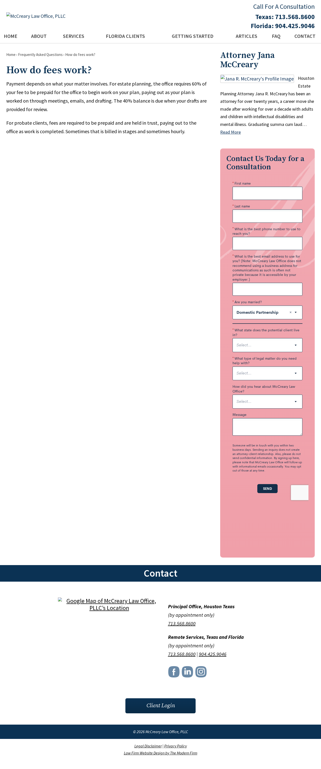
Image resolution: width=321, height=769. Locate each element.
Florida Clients (125, 36)
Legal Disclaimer (148, 745)
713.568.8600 (295, 17)
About (39, 36)
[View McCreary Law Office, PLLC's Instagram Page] (201, 673)
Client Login (160, 705)
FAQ (276, 36)
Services (73, 36)
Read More (230, 132)
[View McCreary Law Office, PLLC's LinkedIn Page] (188, 673)
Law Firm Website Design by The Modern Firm (160, 752)
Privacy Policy (175, 745)
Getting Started (192, 36)
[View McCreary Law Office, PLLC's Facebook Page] (174, 673)
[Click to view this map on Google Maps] (109, 608)
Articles (246, 36)
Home (10, 36)
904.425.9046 (295, 26)
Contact (304, 36)
